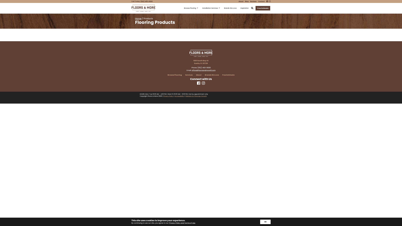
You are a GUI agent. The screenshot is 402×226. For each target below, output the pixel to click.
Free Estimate (263, 8)
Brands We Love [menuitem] (230, 8)
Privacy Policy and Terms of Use (182, 223)
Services (189, 75)
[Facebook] (267, 2)
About (199, 75)
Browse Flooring (175, 75)
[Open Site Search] (252, 8)
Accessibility (179, 96)
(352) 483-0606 (146, 1)
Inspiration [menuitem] (245, 8)
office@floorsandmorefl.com (204, 70)
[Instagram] (270, 2)
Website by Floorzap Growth (196, 96)
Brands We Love (212, 75)
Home (138, 18)
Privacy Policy (168, 96)
